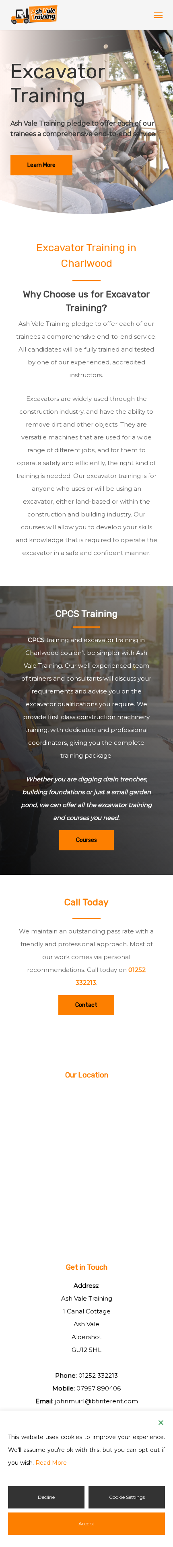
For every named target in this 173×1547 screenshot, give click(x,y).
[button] (158, 15)
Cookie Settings (127, 1497)
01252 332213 (98, 1375)
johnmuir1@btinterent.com (96, 1401)
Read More (51, 1462)
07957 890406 (98, 1388)
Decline (46, 1497)
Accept (86, 1524)
